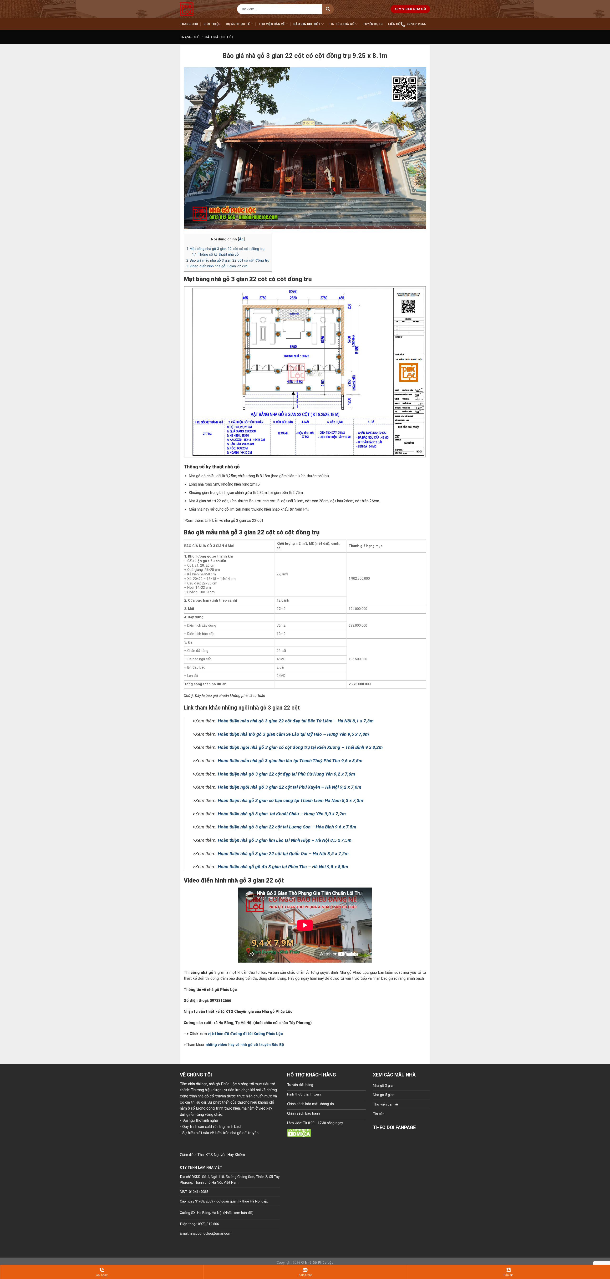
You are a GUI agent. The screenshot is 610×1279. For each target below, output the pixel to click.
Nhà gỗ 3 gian (383, 1086)
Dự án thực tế (238, 24)
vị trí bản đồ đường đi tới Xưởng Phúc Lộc (245, 1033)
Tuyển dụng (373, 24)
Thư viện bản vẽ (272, 24)
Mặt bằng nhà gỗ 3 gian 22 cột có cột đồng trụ (225, 249)
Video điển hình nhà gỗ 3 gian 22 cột (217, 266)
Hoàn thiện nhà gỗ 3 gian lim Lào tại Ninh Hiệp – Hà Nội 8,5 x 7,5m (284, 840)
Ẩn (241, 239)
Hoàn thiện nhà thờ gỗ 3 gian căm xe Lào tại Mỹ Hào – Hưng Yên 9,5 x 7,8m (293, 734)
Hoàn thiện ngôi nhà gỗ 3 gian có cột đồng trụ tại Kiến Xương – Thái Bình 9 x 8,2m (300, 747)
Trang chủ (189, 24)
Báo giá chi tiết (306, 24)
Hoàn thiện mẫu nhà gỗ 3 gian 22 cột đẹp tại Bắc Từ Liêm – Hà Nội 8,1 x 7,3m (296, 721)
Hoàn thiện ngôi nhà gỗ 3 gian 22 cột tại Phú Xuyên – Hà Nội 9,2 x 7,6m (289, 787)
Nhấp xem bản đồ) (239, 1213)
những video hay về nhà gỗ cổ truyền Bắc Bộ (245, 1044)
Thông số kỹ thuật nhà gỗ (216, 254)
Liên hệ (394, 24)
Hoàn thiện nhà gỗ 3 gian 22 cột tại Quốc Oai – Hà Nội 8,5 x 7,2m (283, 853)
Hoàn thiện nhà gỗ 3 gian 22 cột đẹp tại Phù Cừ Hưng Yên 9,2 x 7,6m (286, 774)
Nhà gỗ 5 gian (383, 1095)
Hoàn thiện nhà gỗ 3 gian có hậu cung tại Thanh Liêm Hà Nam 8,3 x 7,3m (290, 800)
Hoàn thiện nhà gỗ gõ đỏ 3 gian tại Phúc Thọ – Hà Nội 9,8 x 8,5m (283, 866)
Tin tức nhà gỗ (341, 24)
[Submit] (328, 9)
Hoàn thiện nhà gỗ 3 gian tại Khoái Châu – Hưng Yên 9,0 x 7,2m (282, 814)
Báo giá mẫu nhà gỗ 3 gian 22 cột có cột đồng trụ (227, 260)
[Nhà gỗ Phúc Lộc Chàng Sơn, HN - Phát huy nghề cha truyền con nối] (205, 9)
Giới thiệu (212, 24)
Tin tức (378, 1114)
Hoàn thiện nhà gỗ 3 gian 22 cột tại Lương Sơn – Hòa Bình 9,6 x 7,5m (287, 827)
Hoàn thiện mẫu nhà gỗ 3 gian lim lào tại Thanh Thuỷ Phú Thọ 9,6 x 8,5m (290, 760)
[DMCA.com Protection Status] (299, 1132)
